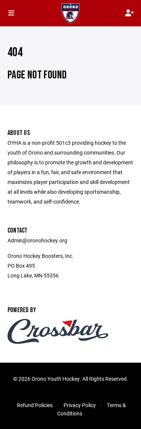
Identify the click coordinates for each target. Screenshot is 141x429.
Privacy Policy (80, 405)
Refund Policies (35, 405)
